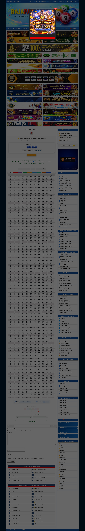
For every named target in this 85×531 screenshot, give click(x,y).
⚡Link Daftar (42, 37)
